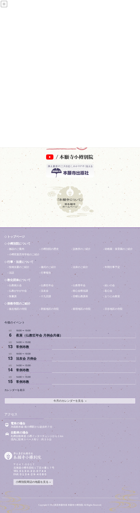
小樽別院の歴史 (50, 249)
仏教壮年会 (47, 285)
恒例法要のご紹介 (19, 267)
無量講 (13, 296)
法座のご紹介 (80, 267)
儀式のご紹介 (48, 267)
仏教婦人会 (15, 285)
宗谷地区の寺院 (113, 309)
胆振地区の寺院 (50, 309)
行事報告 (46, 272)
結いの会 (110, 285)
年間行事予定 (112, 267)
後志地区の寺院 (18, 309)
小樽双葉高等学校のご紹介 (24, 254)
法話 (11, 272)
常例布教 (22, 346)
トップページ (16, 236)
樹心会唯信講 (80, 290)
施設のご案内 (16, 249)
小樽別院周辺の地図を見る (32, 481)
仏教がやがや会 (18, 290)
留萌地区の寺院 (82, 309)
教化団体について (19, 279)
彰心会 (108, 290)
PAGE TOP (132, 505)
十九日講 (46, 296)
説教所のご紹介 (82, 249)
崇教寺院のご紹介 (19, 303)
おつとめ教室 (112, 296)
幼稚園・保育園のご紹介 (119, 249)
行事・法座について (20, 261)
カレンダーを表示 (14, 390)
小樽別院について (19, 243)
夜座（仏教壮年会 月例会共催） (39, 335)
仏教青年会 (79, 285)
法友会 (44, 290)
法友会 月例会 (26, 358)
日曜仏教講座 (80, 296)
